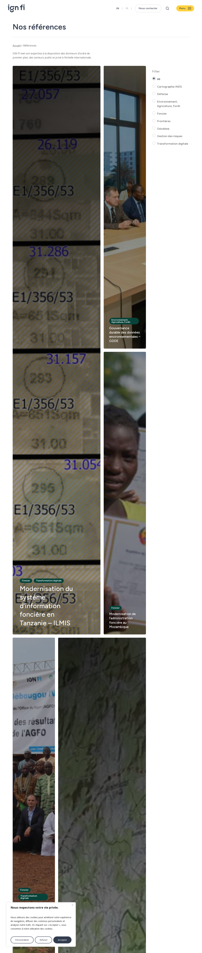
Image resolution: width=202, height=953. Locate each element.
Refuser (44, 939)
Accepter (62, 939)
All (158, 79)
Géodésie (163, 128)
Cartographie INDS (169, 86)
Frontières (163, 121)
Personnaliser (22, 939)
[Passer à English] (118, 8)
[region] (41, 924)
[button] (185, 8)
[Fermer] (72, 905)
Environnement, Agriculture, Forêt (168, 104)
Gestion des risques (169, 136)
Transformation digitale (172, 143)
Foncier (162, 113)
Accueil (17, 45)
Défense (162, 94)
